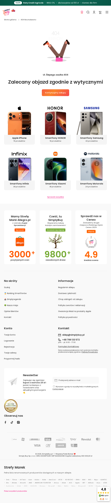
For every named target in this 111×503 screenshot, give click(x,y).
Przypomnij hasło (12, 358)
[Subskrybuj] (95, 380)
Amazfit (23, 483)
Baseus (42, 486)
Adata (37, 480)
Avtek (19, 486)
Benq (73, 486)
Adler (44, 480)
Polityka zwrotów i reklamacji (71, 305)
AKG (89, 480)
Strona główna (10, 20)
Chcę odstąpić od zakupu (70, 299)
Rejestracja (9, 346)
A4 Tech (23, 480)
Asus (98, 483)
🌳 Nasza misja (11, 305)
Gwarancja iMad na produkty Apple (74, 311)
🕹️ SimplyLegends (12, 299)
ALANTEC (103, 480)
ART (83, 483)
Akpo (96, 480)
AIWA (77, 480)
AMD (30, 483)
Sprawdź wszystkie (55, 197)
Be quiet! (51, 486)
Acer (30, 480)
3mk (7, 480)
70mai (14, 480)
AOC (70, 483)
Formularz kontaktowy (68, 346)
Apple (77, 483)
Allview (14, 483)
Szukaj (7, 287)
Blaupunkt (82, 486)
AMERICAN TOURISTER (43, 483)
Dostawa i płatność (67, 293)
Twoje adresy (10, 352)
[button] (100, 12)
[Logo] (6, 12)
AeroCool (52, 480)
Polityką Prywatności (90, 352)
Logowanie (9, 340)
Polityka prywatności (67, 317)
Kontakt (7, 317)
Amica (56, 483)
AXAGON (33, 486)
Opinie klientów (11, 311)
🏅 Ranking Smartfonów (15, 293)
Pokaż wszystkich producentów (15, 491)
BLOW (91, 486)
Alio (7, 483)
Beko (59, 486)
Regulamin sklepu (66, 287)
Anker (64, 483)
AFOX (60, 480)
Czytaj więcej (58, 389)
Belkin (66, 486)
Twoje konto (10, 334)
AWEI (25, 486)
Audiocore (10, 486)
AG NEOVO (69, 480)
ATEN (105, 483)
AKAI (83, 480)
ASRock (91, 483)
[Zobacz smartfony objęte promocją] (83, 3)
